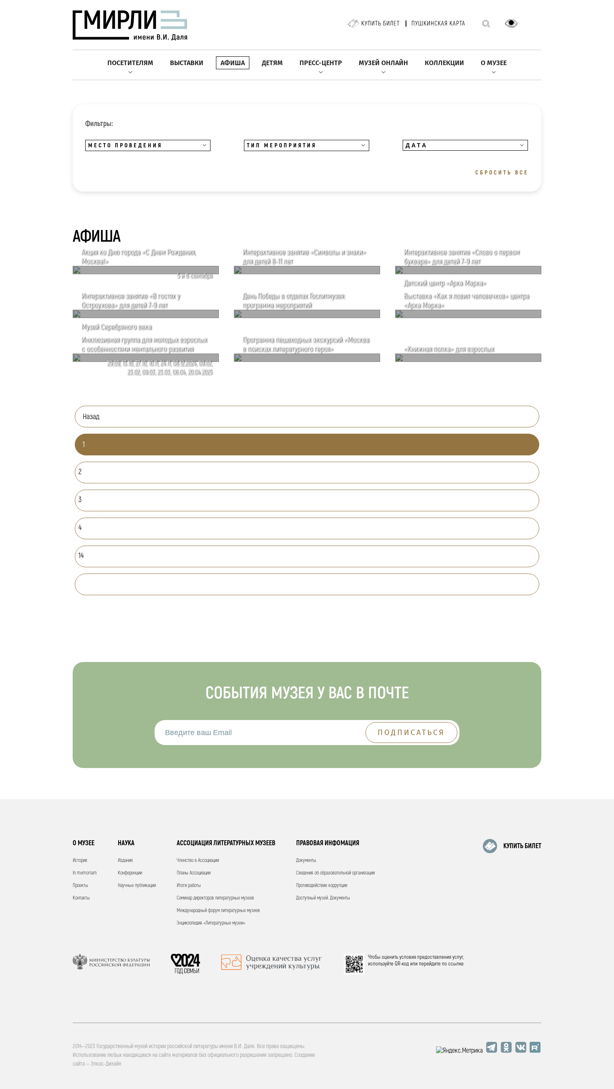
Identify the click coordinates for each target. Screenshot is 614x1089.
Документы (306, 860)
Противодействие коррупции (321, 885)
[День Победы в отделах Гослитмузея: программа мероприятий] (307, 316)
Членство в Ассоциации (198, 860)
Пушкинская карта (438, 24)
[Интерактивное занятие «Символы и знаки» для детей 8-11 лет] (307, 272)
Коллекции (444, 63)
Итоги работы (189, 885)
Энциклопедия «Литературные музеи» (211, 923)
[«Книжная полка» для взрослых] (468, 360)
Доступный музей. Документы (323, 898)
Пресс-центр (320, 63)
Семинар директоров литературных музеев (215, 898)
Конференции (130, 873)
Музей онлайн (383, 63)
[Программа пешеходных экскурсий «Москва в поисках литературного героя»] (307, 360)
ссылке (456, 963)
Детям (272, 63)
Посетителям (130, 63)
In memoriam (85, 873)
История (80, 860)
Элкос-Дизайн (106, 1063)
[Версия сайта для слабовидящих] (511, 23)
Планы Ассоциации (194, 873)
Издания (125, 860)
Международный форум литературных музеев (218, 910)
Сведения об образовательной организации (335, 873)
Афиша (233, 63)
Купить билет (380, 24)
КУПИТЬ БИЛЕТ (522, 846)
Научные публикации (137, 885)
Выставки (186, 63)
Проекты (80, 885)
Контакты (81, 898)
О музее (494, 63)
